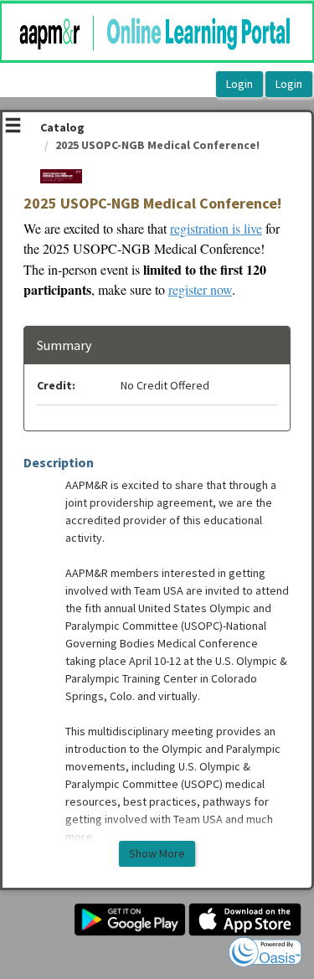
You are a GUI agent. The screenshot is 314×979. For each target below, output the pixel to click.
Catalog (62, 127)
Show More (157, 853)
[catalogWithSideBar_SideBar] (13, 127)
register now (200, 289)
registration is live (216, 228)
